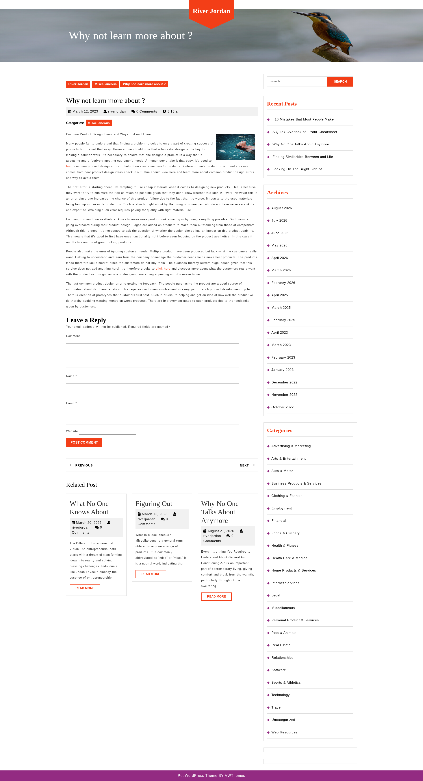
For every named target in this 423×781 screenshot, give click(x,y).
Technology (280, 695)
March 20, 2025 (89, 522)
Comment (73, 336)
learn (69, 166)
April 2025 (279, 295)
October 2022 (282, 407)
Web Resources (284, 732)
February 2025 (283, 320)
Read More (88, 589)
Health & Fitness (285, 545)
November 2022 (284, 394)
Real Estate (281, 645)
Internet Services (285, 583)
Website (72, 431)
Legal (275, 595)
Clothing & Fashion (286, 496)
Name (71, 376)
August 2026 (281, 208)
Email (71, 403)
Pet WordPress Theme (197, 775)
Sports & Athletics (286, 682)
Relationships (282, 657)
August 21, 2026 (221, 531)
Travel (276, 707)
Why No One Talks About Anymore (220, 512)
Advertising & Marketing (291, 446)
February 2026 (283, 283)
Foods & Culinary (285, 533)
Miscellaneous (106, 84)
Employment (281, 508)
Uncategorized (283, 720)
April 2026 (279, 258)
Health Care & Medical (289, 558)
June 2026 (279, 233)
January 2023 (282, 370)
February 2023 (283, 357)
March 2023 (281, 345)
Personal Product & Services (295, 620)
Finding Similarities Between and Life (303, 157)
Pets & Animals (284, 633)
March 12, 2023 (85, 111)
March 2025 (281, 307)
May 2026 (279, 245)
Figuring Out (153, 503)
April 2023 (279, 332)
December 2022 (284, 382)
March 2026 (281, 270)
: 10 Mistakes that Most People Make (303, 119)
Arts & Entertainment (288, 458)
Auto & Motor (282, 471)
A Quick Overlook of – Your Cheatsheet (305, 132)
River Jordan (211, 11)
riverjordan (117, 111)
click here (163, 268)
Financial (278, 520)
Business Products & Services (296, 483)
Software (278, 670)
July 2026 (279, 220)
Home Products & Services (293, 570)
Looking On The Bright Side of (297, 169)
